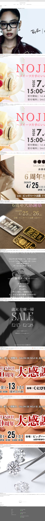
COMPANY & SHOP (28, 4)
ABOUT (15, 4)
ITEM (17, 4)
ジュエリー (4, 8)
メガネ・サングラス (11, 8)
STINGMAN (1, 8)
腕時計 (19, 8)
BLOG (24, 4)
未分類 (17, 8)
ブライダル (7, 8)
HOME (1, 5)
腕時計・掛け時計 (22, 8)
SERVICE (21, 4)
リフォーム (15, 8)
